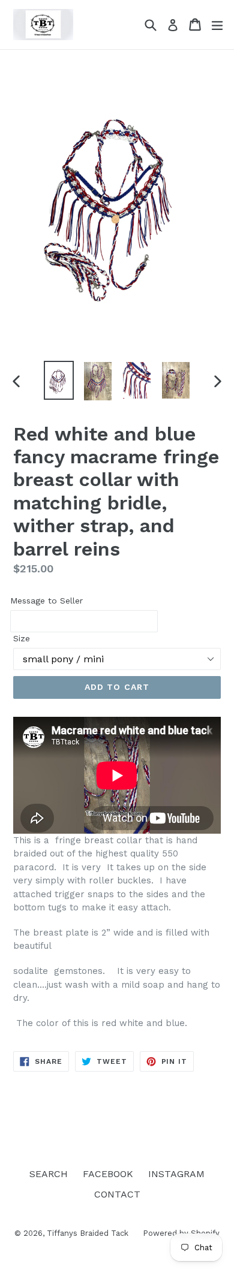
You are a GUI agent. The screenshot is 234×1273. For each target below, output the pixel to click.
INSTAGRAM (176, 1174)
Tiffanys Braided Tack (89, 1233)
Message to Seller (46, 600)
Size (21, 638)
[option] (58, 380)
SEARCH (48, 1174)
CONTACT (117, 1194)
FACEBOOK (108, 1174)
